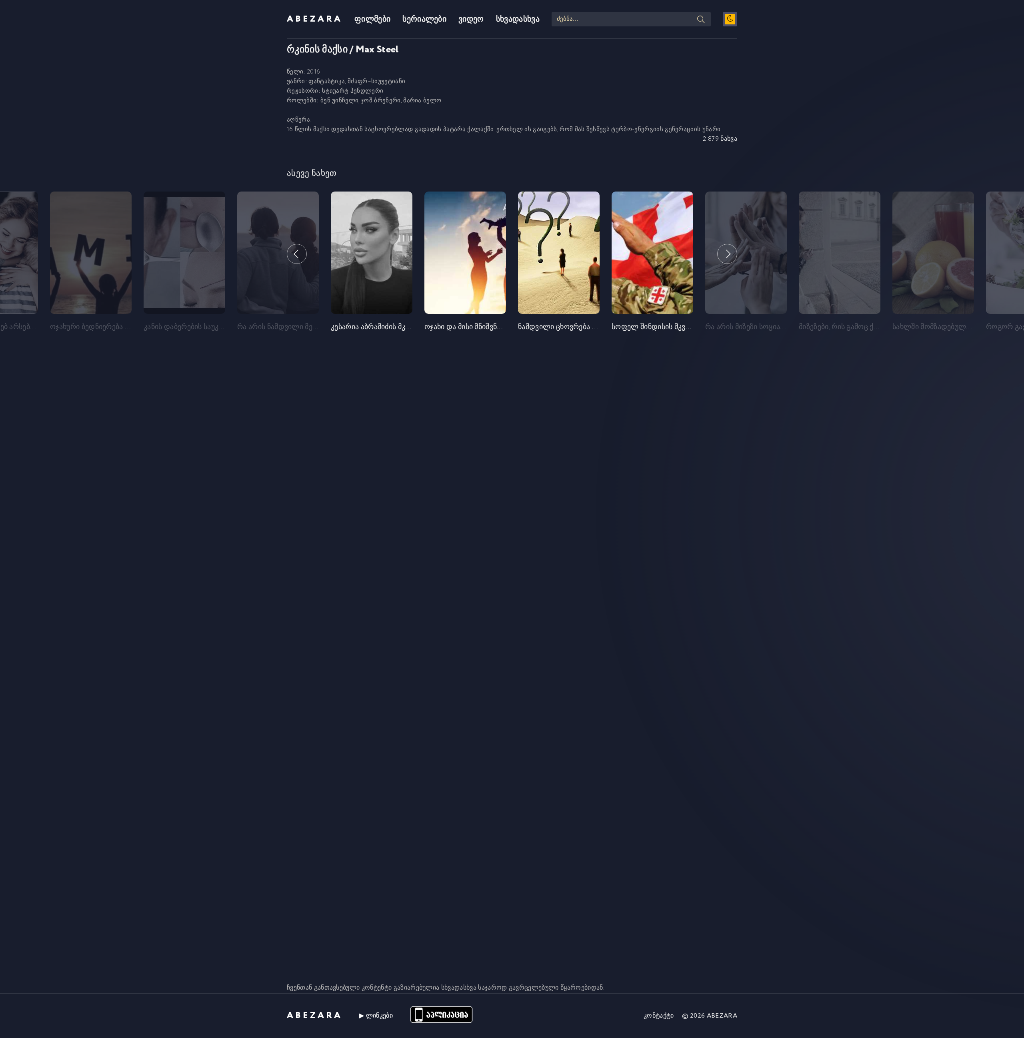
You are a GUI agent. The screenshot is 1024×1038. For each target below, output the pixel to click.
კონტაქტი (659, 1015)
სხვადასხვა (518, 19)
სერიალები (424, 19)
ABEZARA (314, 19)
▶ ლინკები (376, 1015)
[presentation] (297, 254)
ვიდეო (471, 19)
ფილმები (372, 19)
